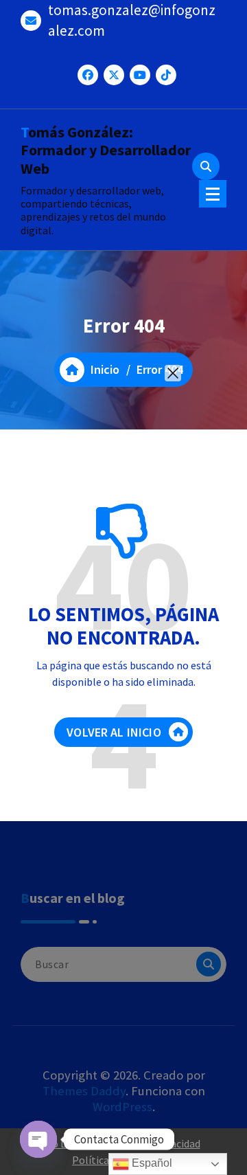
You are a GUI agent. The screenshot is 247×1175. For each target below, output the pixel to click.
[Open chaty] (38, 1139)
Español (150, 1163)
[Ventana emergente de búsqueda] (206, 166)
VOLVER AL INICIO (114, 732)
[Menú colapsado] (212, 194)
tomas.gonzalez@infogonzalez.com (131, 20)
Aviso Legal (60, 1143)
